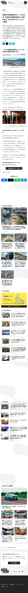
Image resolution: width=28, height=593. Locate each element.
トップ (2, 547)
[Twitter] (7, 43)
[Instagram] (25, 571)
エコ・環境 (8, 172)
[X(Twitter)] (22, 571)
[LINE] (10, 43)
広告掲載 (11, 584)
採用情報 (2, 586)
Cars (6, 547)
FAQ (7, 586)
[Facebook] (3, 43)
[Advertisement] (14, 373)
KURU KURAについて (5, 584)
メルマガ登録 (14, 562)
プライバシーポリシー (19, 584)
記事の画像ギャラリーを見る (14, 168)
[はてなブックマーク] (13, 43)
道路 (4, 172)
